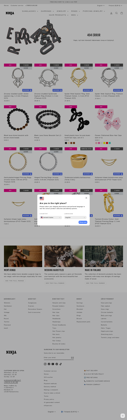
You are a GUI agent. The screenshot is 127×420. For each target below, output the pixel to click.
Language (68, 213)
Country (44, 213)
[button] (86, 198)
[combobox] (47, 218)
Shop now (83, 222)
